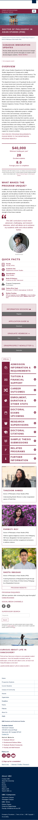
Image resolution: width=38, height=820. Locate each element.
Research (26, 764)
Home (4, 678)
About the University (8, 781)
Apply (3, 716)
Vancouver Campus (8, 797)
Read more (22, 55)
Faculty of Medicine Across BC (11, 808)
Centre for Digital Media (9, 806)
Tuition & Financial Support (22, 174)
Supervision (5, 697)
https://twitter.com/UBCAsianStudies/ (8, 606)
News (3, 783)
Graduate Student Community (13, 745)
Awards (4, 693)
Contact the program (8, 597)
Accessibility (5, 816)
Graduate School (5, 37)
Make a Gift (5, 789)
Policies (4, 708)
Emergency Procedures (8, 814)
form (14, 627)
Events (4, 785)
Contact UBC (6, 779)
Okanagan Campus (8, 799)
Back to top (5, 764)
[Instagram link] (4, 756)
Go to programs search (8, 61)
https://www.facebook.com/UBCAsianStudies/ (4, 606)
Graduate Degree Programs (27, 37)
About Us (4, 712)
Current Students (7, 686)
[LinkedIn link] (8, 756)
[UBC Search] (34, 2)
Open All (6, 359)
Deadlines (5, 701)
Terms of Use (19, 814)
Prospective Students (15, 37)
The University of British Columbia (14, 3)
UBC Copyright (29, 814)
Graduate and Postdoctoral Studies (19, 722)
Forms (4, 705)
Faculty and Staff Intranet (12, 747)
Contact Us (5, 734)
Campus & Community (8, 689)
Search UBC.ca (6, 791)
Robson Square (6, 804)
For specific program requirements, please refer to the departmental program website (16, 136)
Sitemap (14, 764)
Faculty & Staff (10, 625)
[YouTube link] (13, 756)
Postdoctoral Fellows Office (12, 742)
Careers (4, 787)
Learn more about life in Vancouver (14, 666)
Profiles (20, 764)
